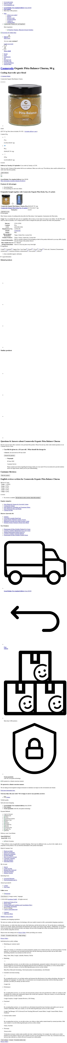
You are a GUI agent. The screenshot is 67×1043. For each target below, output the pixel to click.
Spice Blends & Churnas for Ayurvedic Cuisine (16, 504)
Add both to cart (5, 211)
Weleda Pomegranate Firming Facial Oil (14, 532)
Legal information (6, 256)
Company (6, 912)
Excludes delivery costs (31, 131)
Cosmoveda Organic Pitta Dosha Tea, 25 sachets (14, 208)
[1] (4, 249)
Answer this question (9, 455)
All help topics (11, 22)
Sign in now (7, 38)
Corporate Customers (9, 858)
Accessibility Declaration (10, 906)
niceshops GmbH (12, 899)
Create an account (8, 44)
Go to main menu (8, 2)
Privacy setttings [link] (8, 908)
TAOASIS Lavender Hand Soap (12, 518)
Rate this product (5, 475)
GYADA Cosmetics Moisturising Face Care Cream (17, 530)
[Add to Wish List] (1, 174)
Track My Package (9, 871)
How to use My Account (10, 857)
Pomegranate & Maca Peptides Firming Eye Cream (17, 529)
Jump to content (8, 3)
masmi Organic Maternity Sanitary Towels (15, 519)
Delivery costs (11, 18)
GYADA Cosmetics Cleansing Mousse (14, 533)
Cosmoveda (7, 68)
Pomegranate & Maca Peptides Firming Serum (16, 535)
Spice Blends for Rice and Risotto (12, 509)
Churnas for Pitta (8, 510)
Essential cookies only (11, 935)
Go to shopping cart (9, 5)
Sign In (6, 867)
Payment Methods (8, 855)
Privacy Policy (7, 903)
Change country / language (16, 896)
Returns (9, 16)
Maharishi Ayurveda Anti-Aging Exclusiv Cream (16, 521)
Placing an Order (8, 851)
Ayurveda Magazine (9, 878)
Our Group (7, 887)
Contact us (10, 21)
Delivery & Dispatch (9, 852)
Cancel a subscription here (10, 909)
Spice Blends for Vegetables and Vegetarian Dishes (17, 507)
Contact (6, 885)
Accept (3, 935)
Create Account (8, 868)
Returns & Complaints (9, 854)
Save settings (4, 1040)
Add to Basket (4, 172)
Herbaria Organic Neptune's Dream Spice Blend (16, 522)
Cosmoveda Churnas (9, 506)
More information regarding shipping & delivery (13, 181)
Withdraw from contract (7, 916)
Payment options (11, 19)
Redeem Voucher (8, 873)
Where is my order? (12, 15)
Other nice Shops (8, 913)
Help (5, 13)
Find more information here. (8, 790)
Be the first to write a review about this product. (28, 497)
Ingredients (5, 246)
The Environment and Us (10, 880)
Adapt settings (22, 935)
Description (5, 213)
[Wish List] (5, 46)
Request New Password (10, 870)
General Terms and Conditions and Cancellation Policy (18, 905)
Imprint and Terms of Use (10, 902)
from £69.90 (17, 7)
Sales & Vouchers (8, 860)
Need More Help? (8, 861)
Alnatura (6, 516)
